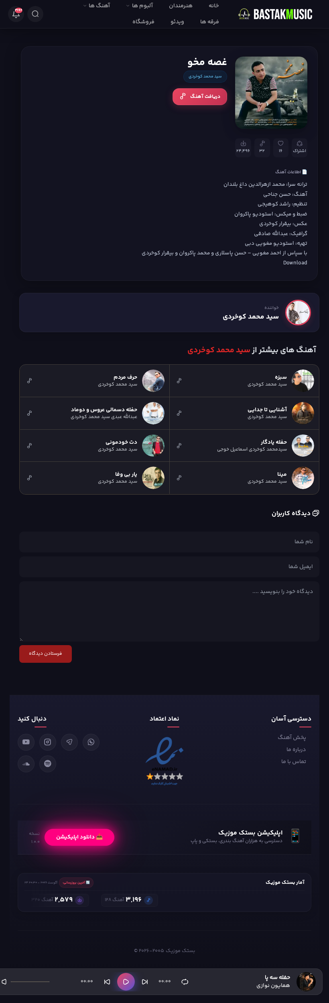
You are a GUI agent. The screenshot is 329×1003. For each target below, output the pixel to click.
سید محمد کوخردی (205, 76)
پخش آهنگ (292, 738)
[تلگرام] (69, 742)
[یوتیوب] (26, 742)
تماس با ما (293, 762)
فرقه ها (209, 22)
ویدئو (177, 22)
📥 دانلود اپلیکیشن (79, 837)
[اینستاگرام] (47, 742)
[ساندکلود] (26, 763)
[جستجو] (35, 14)
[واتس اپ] (91, 742)
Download (295, 263)
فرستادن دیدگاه (45, 654)
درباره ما (296, 750)
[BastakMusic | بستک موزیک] (279, 14)
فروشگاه (143, 22)
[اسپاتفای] (47, 763)
